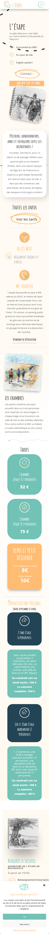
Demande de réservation (24, 339)
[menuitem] (41, 4)
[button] (44, 885)
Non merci (24, 924)
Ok (24, 916)
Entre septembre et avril (24, 609)
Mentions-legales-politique (24, 930)
